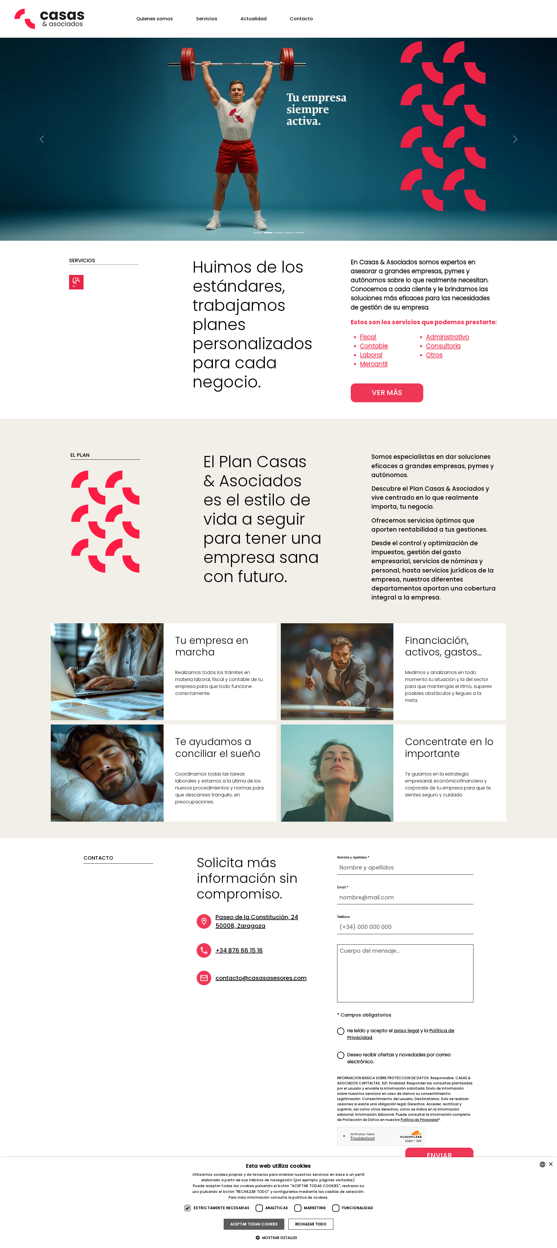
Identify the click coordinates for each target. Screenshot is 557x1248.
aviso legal (406, 1030)
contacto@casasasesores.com (261, 978)
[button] (278, 1237)
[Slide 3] (278, 232)
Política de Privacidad (419, 1119)
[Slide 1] (257, 232)
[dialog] (278, 1202)
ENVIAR (439, 1155)
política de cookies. (310, 1197)
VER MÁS (387, 392)
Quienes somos (154, 18)
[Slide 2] (268, 232)
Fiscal (368, 337)
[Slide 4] (299, 232)
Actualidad (253, 18)
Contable (374, 346)
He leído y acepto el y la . (400, 1034)
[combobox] (542, 1164)
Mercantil (374, 364)
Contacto (301, 18)
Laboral (371, 355)
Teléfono (343, 916)
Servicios (206, 18)
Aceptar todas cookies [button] (254, 1224)
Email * (342, 887)
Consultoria (443, 346)
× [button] (550, 1164)
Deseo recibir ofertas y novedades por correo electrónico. (399, 1058)
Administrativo (447, 337)
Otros (434, 355)
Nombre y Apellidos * (353, 857)
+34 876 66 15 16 (239, 950)
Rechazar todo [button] (310, 1224)
